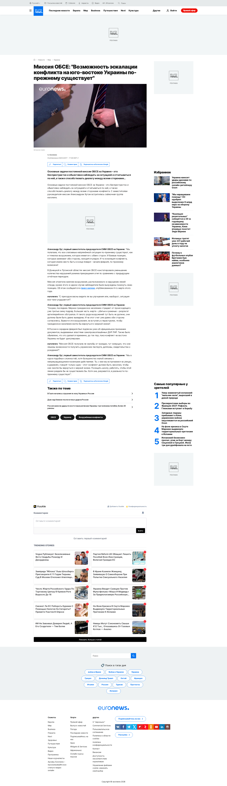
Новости (41, 60)
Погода (73, 729)
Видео (50, 751)
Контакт (96, 748)
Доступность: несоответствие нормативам (100, 758)
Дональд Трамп (106, 678)
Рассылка (122, 735)
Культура (133, 10)
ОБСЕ (53, 417)
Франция (138, 678)
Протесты (135, 684)
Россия (105, 684)
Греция (88, 678)
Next (123, 10)
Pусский (35, 3)
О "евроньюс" (99, 722)
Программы (53, 754)
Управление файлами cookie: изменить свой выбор (102, 768)
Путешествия (110, 10)
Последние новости (59, 10)
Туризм (119, 684)
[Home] (34, 60)
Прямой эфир (189, 10)
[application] (90, 116)
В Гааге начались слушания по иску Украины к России (70, 393)
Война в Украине (116, 672)
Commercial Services (102, 725)
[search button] (119, 3)
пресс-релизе (88, 288)
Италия (90, 684)
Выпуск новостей (78, 725)
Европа (76, 10)
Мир (85, 10)
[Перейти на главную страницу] (38, 11)
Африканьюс (76, 750)
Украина (57, 60)
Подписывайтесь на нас (129, 719)
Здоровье (52, 740)
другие (96, 717)
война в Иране (94, 672)
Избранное (162, 172)
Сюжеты (52, 717)
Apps (72, 743)
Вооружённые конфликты (91, 417)
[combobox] (132, 3)
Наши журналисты (56, 758)
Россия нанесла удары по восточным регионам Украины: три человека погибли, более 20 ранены (86, 407)
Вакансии (97, 752)
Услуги (73, 717)
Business (95, 10)
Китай (124, 678)
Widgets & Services (78, 746)
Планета (51, 733)
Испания (113, 691)
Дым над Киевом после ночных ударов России (67, 400)
